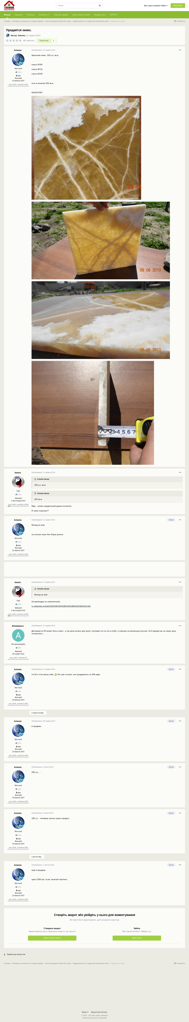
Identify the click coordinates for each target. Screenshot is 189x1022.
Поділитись (30, 41)
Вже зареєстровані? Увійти (155, 6)
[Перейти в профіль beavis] (18, 482)
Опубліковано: (43, 50)
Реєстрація (178, 6)
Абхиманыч (18, 626)
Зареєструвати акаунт (52, 938)
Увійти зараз (137, 938)
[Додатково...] (180, 50)
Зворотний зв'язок (99, 1012)
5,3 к (19, 494)
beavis (18, 472)
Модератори (100, 15)
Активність (43, 15)
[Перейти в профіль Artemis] (7, 35)
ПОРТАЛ (113, 15)
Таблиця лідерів (61, 15)
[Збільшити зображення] (56, 674)
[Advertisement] (82, 570)
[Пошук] (100, 5)
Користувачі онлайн (81, 15)
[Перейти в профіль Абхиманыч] (18, 635)
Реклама (30, 15)
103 (19, 648)
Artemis (21, 35)
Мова (84, 1012)
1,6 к (19, 72)
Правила (19, 15)
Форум (7, 15)
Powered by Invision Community (94, 1018)
